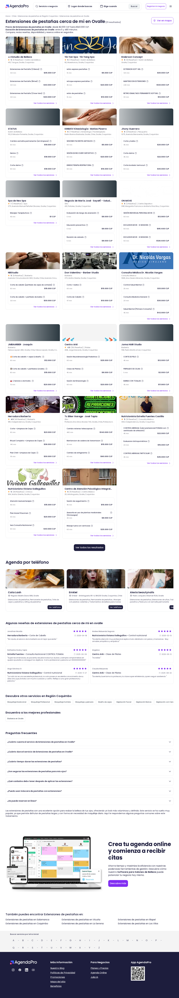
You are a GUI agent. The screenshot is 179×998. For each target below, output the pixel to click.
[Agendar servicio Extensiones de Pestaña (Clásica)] (32, 71)
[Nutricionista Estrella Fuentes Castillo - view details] (146, 404)
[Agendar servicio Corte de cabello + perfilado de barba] (32, 298)
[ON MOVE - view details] (146, 188)
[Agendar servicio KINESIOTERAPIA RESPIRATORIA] (89, 167)
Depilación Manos (143, 702)
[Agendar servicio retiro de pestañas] (89, 95)
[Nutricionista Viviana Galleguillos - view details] (33, 477)
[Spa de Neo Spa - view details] (33, 188)
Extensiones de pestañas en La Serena (83, 923)
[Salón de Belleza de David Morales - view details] (33, 117)
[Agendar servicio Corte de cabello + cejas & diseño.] (32, 358)
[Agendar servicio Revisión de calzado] (89, 239)
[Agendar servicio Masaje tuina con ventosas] (89, 527)
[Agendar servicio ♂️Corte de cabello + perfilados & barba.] (32, 370)
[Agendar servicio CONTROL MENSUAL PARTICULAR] (146, 455)
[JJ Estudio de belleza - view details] (33, 45)
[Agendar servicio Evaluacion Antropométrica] (146, 443)
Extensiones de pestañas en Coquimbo (27, 923)
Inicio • (8, 16)
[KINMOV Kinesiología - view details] (89, 117)
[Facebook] (20, 970)
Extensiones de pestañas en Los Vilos (138, 923)
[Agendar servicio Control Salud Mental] (146, 286)
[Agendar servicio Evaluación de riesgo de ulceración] (89, 214)
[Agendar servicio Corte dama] (32, 167)
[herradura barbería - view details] (33, 404)
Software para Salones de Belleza (136, 872)
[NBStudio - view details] (33, 260)
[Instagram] (13, 970)
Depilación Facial (123, 702)
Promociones (57, 977)
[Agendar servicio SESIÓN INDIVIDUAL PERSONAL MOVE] (146, 214)
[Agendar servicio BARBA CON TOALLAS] (146, 382)
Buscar (134, 6)
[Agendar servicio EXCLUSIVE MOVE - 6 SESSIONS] (146, 227)
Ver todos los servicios (44, 103)
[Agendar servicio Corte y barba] (146, 143)
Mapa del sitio (57, 981)
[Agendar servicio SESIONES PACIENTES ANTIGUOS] (89, 143)
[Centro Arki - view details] (89, 332)
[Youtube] (33, 970)
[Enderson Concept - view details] (146, 45)
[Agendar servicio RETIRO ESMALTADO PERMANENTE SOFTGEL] (146, 95)
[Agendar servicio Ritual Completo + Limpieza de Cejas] (32, 442)
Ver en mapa (164, 20)
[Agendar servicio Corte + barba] (89, 286)
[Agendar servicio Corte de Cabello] (89, 298)
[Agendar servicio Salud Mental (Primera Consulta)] (146, 311)
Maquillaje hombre (63, 702)
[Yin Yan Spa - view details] (89, 45)
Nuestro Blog (57, 968)
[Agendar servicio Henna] (32, 155)
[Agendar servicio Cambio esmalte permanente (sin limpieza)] (32, 143)
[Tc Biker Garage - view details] (89, 404)
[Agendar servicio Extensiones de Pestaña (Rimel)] (32, 83)
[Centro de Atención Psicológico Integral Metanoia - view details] (89, 477)
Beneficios (56, 986)
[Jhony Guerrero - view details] (146, 117)
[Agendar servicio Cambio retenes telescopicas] (89, 430)
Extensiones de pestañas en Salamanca (27, 919)
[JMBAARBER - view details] (33, 332)
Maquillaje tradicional (16, 702)
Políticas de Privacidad (62, 972)
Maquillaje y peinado (84, 702)
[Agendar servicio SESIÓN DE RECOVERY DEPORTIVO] (89, 155)
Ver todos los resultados (89, 547)
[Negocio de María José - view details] (89, 188)
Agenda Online (99, 972)
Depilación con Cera (165, 702)
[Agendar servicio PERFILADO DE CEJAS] (146, 370)
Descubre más (118, 883)
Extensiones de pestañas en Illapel (137, 919)
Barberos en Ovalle (15, 718)
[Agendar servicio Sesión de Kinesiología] (89, 382)
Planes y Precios (99, 968)
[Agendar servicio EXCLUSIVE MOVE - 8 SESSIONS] (146, 239)
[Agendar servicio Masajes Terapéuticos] (32, 214)
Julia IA (94, 977)
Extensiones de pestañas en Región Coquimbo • (38, 16)
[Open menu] (170, 6)
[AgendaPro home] (17, 6)
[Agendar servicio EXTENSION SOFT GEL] (146, 71)
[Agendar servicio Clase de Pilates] (89, 370)
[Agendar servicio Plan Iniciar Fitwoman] (32, 515)
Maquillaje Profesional (40, 702)
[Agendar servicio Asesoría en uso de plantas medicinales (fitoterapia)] (89, 515)
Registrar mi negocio (156, 6)
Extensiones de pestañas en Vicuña (81, 919)
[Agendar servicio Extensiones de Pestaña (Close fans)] (32, 95)
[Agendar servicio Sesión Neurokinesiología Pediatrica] (89, 358)
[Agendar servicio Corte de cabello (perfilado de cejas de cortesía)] (32, 286)
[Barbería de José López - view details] (146, 332)
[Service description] (41, 69)
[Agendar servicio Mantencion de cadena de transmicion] (89, 442)
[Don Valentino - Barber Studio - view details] (89, 260)
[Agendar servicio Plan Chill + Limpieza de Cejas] (32, 454)
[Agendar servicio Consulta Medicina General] (146, 298)
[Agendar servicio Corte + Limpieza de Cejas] (32, 430)
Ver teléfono (55, 607)
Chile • (14, 16)
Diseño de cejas (105, 702)
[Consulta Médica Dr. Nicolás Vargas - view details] (146, 260)
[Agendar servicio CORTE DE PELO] (146, 358)
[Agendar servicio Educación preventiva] (89, 227)
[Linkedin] (26, 970)
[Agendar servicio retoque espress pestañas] (89, 83)
